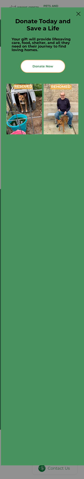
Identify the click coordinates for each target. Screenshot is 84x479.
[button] (78, 14)
